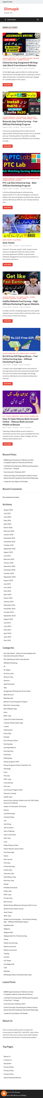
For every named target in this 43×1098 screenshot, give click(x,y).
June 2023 (7, 626)
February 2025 (9, 559)
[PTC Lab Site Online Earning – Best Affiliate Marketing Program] (21, 164)
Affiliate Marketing (9, 58)
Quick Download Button (12, 1077)
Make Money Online (11, 845)
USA (5, 968)
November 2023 (9, 609)
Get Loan (7, 786)
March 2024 (8, 598)
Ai (4, 666)
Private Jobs (8, 898)
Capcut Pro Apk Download (13, 719)
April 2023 (7, 633)
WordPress (14, 1095)
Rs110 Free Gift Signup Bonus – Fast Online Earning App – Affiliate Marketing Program (20, 359)
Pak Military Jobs (10, 877)
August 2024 (8, 580)
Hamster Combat (10, 793)
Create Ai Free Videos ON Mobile (16, 481)
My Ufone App (9, 852)
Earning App (8, 744)
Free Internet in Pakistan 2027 (14, 472)
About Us (7, 1056)
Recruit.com (8, 902)
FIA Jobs (7, 776)
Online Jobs (8, 870)
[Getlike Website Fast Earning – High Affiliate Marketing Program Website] (21, 283)
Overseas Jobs (9, 873)
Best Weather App (10, 709)
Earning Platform (23, 60)
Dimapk (11, 8)
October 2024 (9, 573)
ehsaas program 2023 (11, 762)
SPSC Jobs (7, 916)
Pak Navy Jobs (9, 880)
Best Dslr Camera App (12, 705)
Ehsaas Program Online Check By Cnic (17, 765)
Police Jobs (8, 891)
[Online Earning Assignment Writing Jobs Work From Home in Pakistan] (21, 44)
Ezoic (5, 772)
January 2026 (8, 534)
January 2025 (8, 563)
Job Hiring (7, 824)
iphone (6, 810)
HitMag (23, 1095)
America (7, 680)
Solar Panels (17, 240)
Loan (5, 842)
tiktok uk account (10, 946)
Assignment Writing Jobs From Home (17, 691)
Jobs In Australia (10, 835)
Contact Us (8, 1060)
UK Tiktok (7, 960)
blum (5, 712)
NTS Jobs (7, 863)
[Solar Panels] (21, 226)
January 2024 (8, 601)
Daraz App (7, 733)
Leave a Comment (29, 68)
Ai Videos (7, 670)
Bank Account (11, 60)
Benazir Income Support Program (15, 702)
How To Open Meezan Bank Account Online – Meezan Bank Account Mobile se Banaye (20, 422)
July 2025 (7, 556)
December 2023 (9, 605)
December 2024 (9, 566)
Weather (7, 971)
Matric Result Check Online (13, 849)
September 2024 (10, 577)
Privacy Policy (9, 1067)
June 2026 (7, 517)
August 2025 (8, 552)
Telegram (7, 929)
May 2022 (7, 640)
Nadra (6, 856)
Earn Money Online (11, 740)
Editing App (8, 758)
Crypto (6, 726)
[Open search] (37, 19)
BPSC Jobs (7, 716)
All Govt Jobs (8, 677)
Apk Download (21, 117)
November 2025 (9, 542)
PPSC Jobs (7, 895)
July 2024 (7, 584)
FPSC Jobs (7, 779)
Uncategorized (9, 964)
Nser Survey (8, 859)
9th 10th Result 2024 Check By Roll (16, 659)
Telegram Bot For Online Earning (15, 936)
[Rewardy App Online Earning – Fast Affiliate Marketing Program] (21, 103)
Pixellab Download (10, 887)
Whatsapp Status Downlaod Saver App (18, 975)
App (17, 58)
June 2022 (7, 637)
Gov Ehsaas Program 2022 (13, 790)
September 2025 (10, 549)
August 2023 (8, 619)
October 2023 (9, 612)
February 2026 (9, 531)
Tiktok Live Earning (10, 943)
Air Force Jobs (9, 673)
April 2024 (7, 594)
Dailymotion (8, 730)
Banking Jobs (34, 416)
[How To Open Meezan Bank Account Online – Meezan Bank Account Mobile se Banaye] (21, 402)
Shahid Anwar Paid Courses (13, 909)
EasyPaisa (18, 118)
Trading (6, 953)
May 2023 (7, 630)
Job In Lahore (8, 828)
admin (20, 68)
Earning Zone (8, 751)
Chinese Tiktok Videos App (13, 723)
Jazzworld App (9, 817)
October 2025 (9, 545)
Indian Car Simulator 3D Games (15, 806)
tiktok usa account (10, 950)
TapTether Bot (9, 925)
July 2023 (7, 623)
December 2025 (9, 538)
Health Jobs (8, 797)
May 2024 (7, 591)
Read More (7, 84)
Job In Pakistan (9, 831)
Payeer (35, 118)
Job (5, 820)
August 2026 (8, 510)
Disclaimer (7, 1063)
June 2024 (7, 587)
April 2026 (7, 524)
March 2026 (8, 527)
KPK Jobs (7, 838)
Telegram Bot (8, 932)
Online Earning (27, 118)
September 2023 (10, 616)
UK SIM (6, 957)
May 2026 (7, 520)
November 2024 (9, 570)
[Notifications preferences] (4, 1093)
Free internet (8, 783)
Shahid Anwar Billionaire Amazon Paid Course (20, 905)
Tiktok (6, 939)
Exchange (7, 769)
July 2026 (7, 513)
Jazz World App (9, 813)
